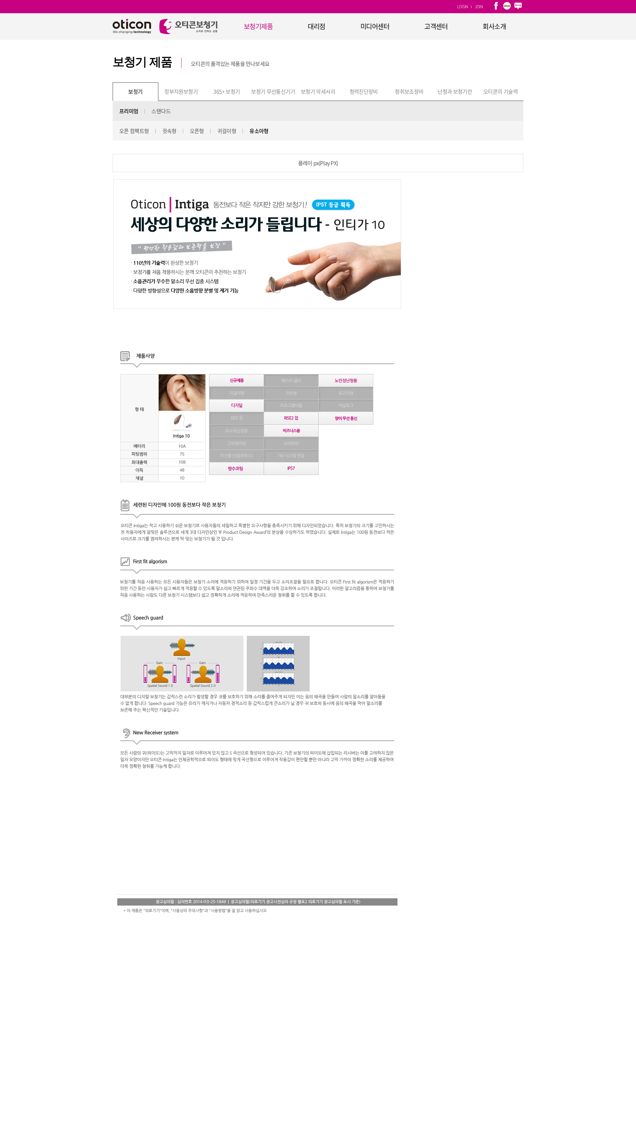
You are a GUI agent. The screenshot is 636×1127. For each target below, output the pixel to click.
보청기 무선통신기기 (273, 91)
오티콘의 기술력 (500, 91)
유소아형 (258, 131)
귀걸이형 (226, 131)
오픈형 (197, 131)
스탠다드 (160, 111)
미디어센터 (375, 26)
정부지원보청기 (181, 91)
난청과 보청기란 (455, 91)
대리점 (316, 26)
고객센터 (436, 26)
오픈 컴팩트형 (134, 131)
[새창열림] (496, 6)
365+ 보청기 (226, 91)
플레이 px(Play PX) (318, 163)
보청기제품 (258, 26)
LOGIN (462, 7)
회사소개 (494, 26)
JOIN (479, 7)
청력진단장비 (363, 91)
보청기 (135, 91)
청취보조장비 (409, 91)
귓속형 (169, 131)
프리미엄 (128, 111)
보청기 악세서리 (318, 91)
